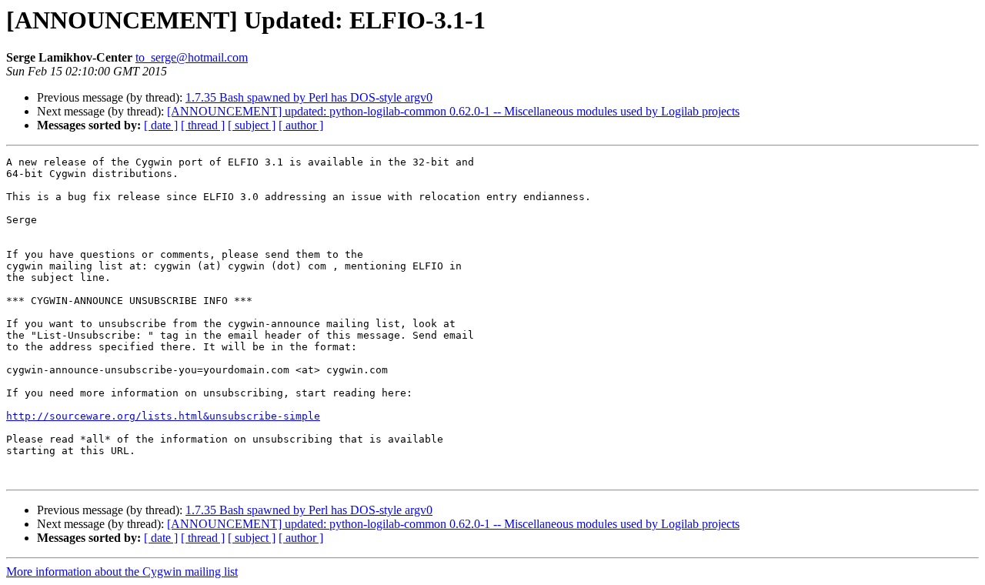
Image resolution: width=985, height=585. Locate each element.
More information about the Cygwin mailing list (122, 571)
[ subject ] (251, 125)
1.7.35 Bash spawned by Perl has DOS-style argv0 (308, 97)
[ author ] (301, 125)
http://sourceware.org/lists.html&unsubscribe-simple (163, 416)
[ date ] (161, 125)
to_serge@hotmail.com (191, 57)
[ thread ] (203, 125)
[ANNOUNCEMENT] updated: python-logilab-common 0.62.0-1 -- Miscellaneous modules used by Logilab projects (453, 111)
